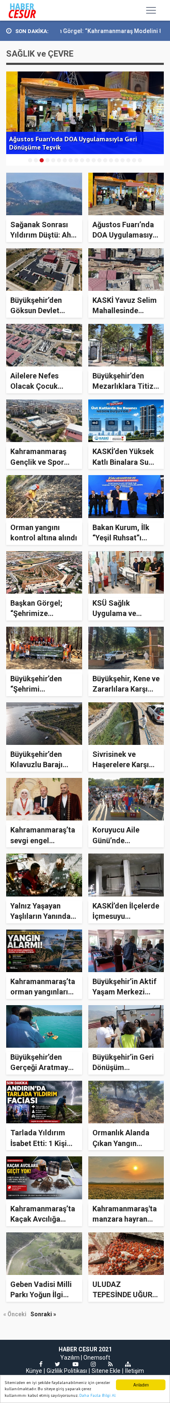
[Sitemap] (128, 1364)
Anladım (141, 1385)
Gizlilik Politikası (67, 1370)
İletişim (134, 1370)
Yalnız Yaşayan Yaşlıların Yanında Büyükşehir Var (40, 916)
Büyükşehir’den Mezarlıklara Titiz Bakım (122, 386)
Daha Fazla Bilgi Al (97, 1395)
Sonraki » (43, 1314)
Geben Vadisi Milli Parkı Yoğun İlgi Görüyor (41, 1294)
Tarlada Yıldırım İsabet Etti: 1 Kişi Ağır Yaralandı (38, 1143)
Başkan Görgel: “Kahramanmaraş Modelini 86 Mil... (89, 31)
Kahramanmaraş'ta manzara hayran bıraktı (124, 1219)
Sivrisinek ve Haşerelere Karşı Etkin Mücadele (120, 764)
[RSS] (110, 1364)
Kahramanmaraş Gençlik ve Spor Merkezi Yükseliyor (43, 461)
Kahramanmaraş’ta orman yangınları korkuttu (42, 991)
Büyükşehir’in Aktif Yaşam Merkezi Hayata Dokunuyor (124, 991)
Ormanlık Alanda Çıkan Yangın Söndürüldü (120, 1143)
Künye (34, 1370)
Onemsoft (96, 1357)
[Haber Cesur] (28, 10)
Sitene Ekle (106, 1370)
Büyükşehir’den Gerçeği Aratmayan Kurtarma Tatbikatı (43, 1067)
